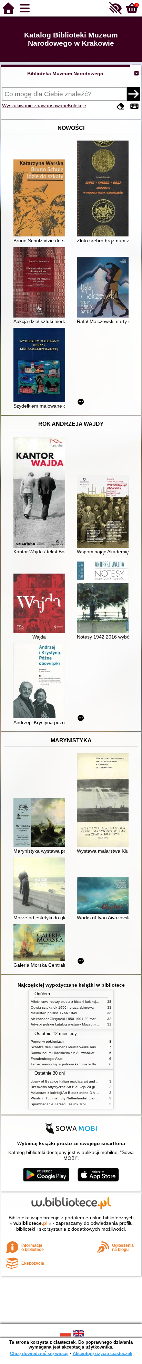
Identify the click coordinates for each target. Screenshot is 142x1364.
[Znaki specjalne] (134, 106)
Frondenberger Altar (46, 1059)
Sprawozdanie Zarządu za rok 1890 (59, 1104)
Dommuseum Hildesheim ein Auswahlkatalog (66, 1053)
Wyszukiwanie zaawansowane (35, 105)
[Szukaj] (133, 93)
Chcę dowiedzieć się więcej (39, 1353)
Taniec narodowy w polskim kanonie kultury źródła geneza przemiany (85, 1064)
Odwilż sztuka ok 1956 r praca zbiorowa (62, 1007)
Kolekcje (77, 105)
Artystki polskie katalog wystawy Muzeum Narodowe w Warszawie (82, 1024)
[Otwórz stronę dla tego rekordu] (41, 198)
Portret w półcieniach (47, 1041)
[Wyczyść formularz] (120, 106)
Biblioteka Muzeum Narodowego (65, 73)
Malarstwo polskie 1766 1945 (54, 1013)
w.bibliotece (30, 1223)
